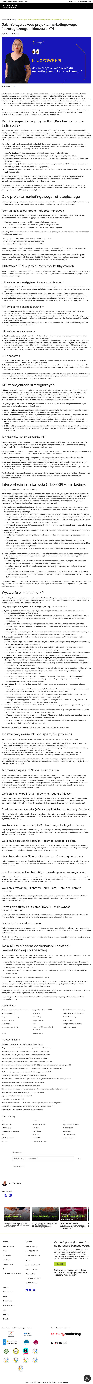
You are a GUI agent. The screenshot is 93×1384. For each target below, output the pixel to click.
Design (6, 1269)
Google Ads (34, 660)
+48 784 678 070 (32, 1251)
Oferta (6, 1242)
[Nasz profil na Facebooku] (27, 1291)
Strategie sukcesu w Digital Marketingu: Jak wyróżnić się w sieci (23, 1082)
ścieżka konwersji (8, 1138)
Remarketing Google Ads (10, 1027)
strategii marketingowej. (65, 204)
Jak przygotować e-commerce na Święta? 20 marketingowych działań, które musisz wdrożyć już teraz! (36, 1078)
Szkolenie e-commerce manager (74, 1010)
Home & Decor (9, 1305)
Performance (8, 1246)
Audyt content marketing (10, 1017)
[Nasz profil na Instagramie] (34, 1291)
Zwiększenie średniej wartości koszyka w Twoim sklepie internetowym (25, 1058)
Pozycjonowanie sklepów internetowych (15, 1010)
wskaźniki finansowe (39, 1141)
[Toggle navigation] (88, 6)
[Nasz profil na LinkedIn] (30, 1291)
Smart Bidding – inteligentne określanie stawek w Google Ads (22, 1109)
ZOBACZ (26, 1)
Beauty (6, 1319)
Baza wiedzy (8, 1301)
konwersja (36, 1121)
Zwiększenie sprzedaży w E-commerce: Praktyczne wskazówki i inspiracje (26, 1048)
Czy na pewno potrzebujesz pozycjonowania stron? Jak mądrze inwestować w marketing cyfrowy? (35, 1089)
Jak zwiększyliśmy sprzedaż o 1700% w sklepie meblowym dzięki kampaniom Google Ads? (31, 1102)
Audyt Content (68, 1020)
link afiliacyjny (6, 1127)
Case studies (8, 1292)
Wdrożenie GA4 (38, 1033)
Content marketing (69, 1017)
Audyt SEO (36, 1013)
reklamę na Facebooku (13, 660)
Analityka (6, 1260)
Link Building (37, 1017)
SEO (34, 1023)
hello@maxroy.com (85, 1)
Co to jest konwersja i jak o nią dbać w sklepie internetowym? (22, 1044)
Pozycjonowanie (38, 1020)
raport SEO (36, 1138)
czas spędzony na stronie (10, 1131)
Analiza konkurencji (8, 1013)
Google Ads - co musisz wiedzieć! (13, 1099)
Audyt (4, 1033)
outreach (5, 1141)
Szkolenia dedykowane (12, 1273)
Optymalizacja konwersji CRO (42, 1010)
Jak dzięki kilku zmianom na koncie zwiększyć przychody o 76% (23, 1092)
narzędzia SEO (6, 1124)
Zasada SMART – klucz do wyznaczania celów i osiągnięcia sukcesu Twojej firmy (28, 1106)
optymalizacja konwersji (71, 1124)
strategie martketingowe (72, 965)
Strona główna (7, 19)
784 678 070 (72, 1)
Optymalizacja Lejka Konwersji (73, 1013)
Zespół (6, 1287)
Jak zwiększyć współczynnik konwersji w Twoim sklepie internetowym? (26, 1054)
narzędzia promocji (39, 1124)
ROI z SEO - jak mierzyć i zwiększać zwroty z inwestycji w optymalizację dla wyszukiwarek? (32, 1068)
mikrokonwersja (68, 1138)
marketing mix (68, 1127)
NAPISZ (60, 1264)
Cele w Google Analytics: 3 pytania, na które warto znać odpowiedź (24, 1075)
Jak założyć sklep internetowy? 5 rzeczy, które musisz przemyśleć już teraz (27, 1061)
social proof (67, 1131)
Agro (5, 1310)
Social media (8, 1264)
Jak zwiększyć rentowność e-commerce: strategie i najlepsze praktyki (25, 1051)
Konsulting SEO (7, 1023)
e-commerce (23, 778)
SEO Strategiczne (8, 1020)
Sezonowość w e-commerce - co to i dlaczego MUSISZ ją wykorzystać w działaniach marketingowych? (36, 1065)
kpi (3, 1121)
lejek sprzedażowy (69, 1134)
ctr (64, 1121)
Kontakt (29, 1242)
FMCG (5, 1314)
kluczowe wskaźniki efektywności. (77, 105)
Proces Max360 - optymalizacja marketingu (43, 1028)
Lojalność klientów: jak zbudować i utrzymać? (17, 1096)
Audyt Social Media (69, 1027)
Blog (14, 19)
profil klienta (37, 1131)
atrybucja (36, 1134)
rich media (36, 1127)
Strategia (7, 1255)
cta (3, 1134)
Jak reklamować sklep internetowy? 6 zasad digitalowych (21, 1085)
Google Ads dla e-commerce (72, 1023)
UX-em (31, 325)
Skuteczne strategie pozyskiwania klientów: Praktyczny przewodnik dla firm (27, 1072)
